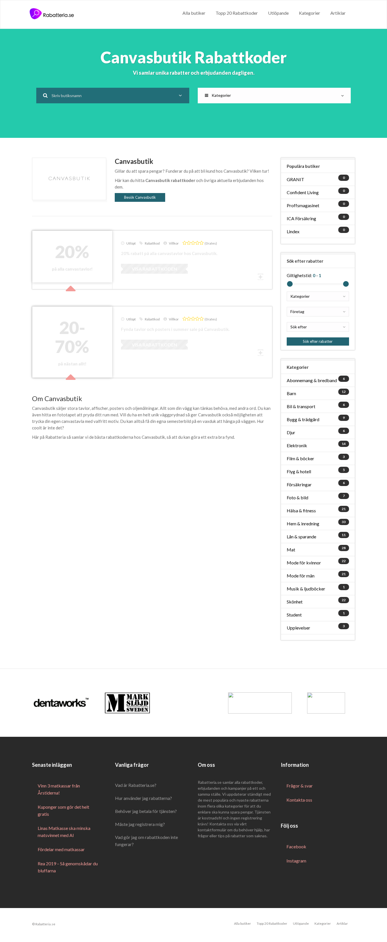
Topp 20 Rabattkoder (237, 13)
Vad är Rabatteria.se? (135, 785)
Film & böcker (300, 458)
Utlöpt (131, 243)
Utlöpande (278, 13)
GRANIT (295, 179)
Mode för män (300, 575)
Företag (297, 311)
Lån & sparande (301, 536)
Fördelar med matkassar (61, 849)
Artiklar (338, 13)
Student (294, 614)
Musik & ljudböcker (306, 588)
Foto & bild (297, 497)
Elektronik (297, 445)
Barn (291, 393)
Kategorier (309, 13)
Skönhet (295, 601)
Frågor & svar (299, 785)
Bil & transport (301, 406)
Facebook (296, 846)
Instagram (296, 860)
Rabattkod (152, 243)
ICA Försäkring (301, 218)
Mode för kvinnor (304, 562)
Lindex (293, 231)
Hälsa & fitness (301, 510)
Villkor (174, 243)
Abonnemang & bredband (312, 380)
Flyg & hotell (299, 471)
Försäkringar (299, 484)
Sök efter (298, 326)
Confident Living (303, 192)
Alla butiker (193, 13)
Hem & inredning (303, 523)
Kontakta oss (299, 799)
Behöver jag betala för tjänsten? (146, 811)
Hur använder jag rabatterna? (143, 798)
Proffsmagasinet (303, 205)
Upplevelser (298, 627)
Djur (291, 432)
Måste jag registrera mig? (140, 824)
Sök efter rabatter (318, 341)
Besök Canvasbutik (140, 197)
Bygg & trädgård (303, 419)
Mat (291, 549)
